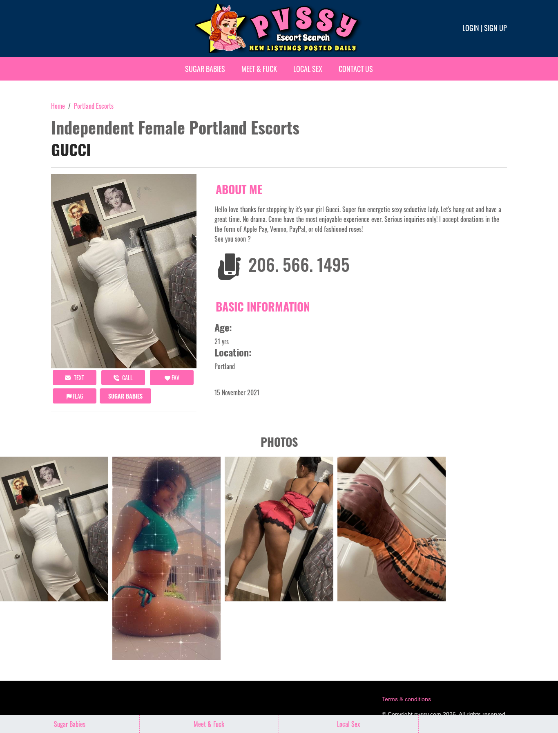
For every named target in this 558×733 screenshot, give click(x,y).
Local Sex (307, 68)
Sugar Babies (205, 68)
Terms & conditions (406, 699)
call (127, 377)
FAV (174, 377)
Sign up (495, 27)
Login (470, 27)
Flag (77, 396)
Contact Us (356, 68)
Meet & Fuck (259, 68)
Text (78, 377)
